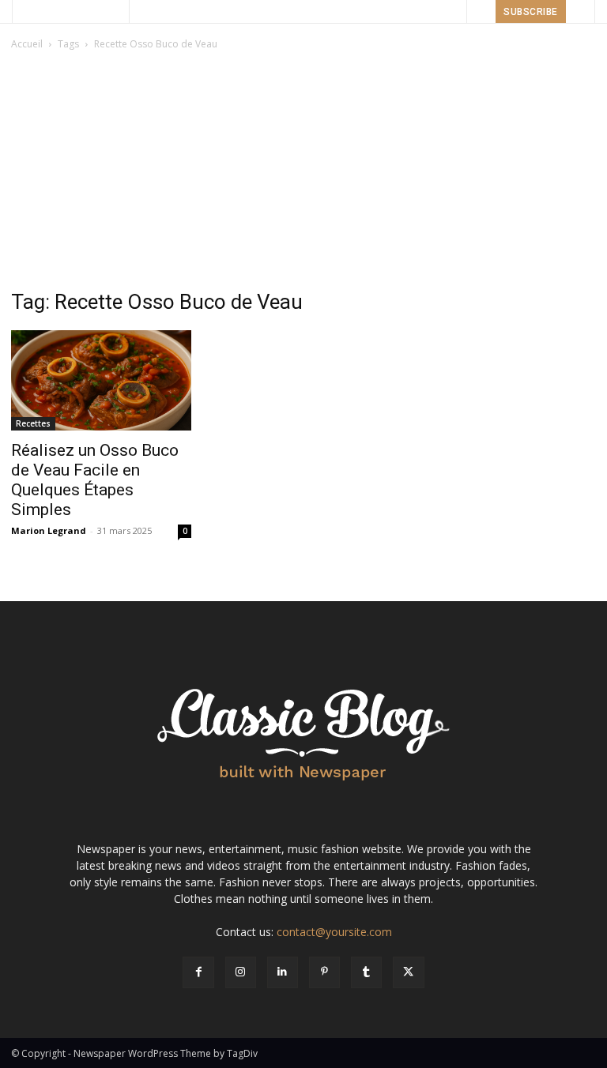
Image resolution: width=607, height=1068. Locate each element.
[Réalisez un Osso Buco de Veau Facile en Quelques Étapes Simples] (101, 380)
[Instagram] (240, 972)
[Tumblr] (366, 972)
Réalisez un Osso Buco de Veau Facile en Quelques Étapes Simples (95, 480)
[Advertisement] (303, 171)
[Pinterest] (324, 972)
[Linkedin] (282, 972)
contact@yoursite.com (334, 931)
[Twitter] (408, 972)
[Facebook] (198, 972)
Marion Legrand (48, 530)
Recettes (33, 423)
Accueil (27, 44)
